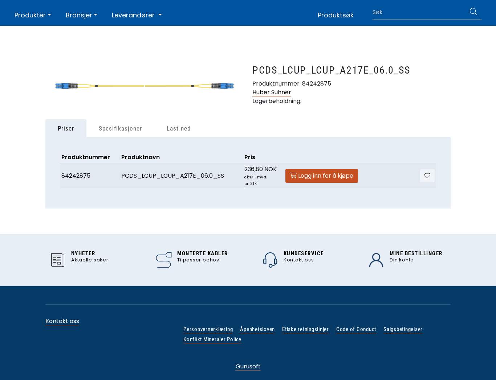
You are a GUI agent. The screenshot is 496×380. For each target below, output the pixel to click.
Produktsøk (336, 15)
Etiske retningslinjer (305, 329)
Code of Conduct (356, 329)
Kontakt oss (62, 321)
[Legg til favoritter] (427, 175)
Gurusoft (248, 366)
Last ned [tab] (178, 128)
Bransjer (79, 15)
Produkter (30, 15)
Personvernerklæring (208, 329)
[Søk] (473, 12)
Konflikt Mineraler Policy (212, 339)
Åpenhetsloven (257, 329)
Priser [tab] (66, 128)
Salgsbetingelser (403, 329)
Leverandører (134, 15)
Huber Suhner (271, 92)
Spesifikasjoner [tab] (120, 128)
